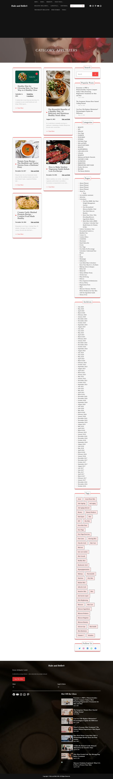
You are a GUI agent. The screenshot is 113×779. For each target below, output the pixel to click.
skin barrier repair (83, 596)
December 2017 (82, 458)
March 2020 (81, 412)
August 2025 (81, 327)
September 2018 (82, 442)
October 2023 (82, 364)
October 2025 (82, 323)
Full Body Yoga (82, 141)
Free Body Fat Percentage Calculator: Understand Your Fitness (88, 251)
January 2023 (82, 374)
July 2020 (81, 406)
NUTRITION (81, 161)
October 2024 (82, 346)
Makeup (80, 574)
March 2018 (81, 452)
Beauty (80, 512)
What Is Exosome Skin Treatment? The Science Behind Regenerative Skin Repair (86, 728)
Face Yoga (81, 133)
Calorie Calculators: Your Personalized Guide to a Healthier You (87, 231)
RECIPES (80, 169)
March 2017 (81, 476)
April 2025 (81, 335)
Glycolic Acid (82, 543)
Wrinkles (90, 635)
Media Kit (82, 271)
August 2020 (81, 404)
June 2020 (81, 408)
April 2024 (81, 358)
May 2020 (81, 410)
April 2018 (81, 450)
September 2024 (82, 348)
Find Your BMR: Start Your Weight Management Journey (91, 203)
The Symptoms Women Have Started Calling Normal (87, 102)
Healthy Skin (81, 560)
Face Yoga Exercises (84, 534)
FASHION (81, 135)
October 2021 (82, 382)
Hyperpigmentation (83, 569)
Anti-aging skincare (84, 508)
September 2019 (82, 422)
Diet (90, 516)
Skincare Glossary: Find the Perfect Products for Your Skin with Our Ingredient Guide (88, 291)
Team (84, 193)
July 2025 (81, 329)
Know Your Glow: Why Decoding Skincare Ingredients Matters (89, 217)
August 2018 (81, 444)
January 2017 (82, 480)
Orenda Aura (83, 275)
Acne (79, 499)
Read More (21, 108)
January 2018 (82, 456)
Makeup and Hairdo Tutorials (86, 157)
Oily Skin (90, 578)
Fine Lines (81, 538)
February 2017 (82, 478)
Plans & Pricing (84, 277)
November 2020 (82, 398)
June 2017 (81, 470)
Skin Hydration (82, 631)
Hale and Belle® (19, 6)
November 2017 (82, 460)
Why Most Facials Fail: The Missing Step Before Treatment (86, 755)
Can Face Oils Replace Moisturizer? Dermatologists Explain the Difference (87, 111)
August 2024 (81, 350)
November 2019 (82, 420)
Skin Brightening (83, 600)
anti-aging (93, 503)
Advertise (82, 197)
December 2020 (82, 396)
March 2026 (81, 313)
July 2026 (81, 307)
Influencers (83, 261)
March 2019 (81, 430)
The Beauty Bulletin (84, 171)
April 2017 (81, 474)
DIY (79, 129)
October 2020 (82, 400)
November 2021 (82, 380)
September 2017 (82, 464)
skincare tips (81, 626)
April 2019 (81, 428)
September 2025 (82, 325)
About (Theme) (84, 183)
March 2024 (81, 360)
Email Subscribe (84, 243)
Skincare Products (83, 613)
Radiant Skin (81, 582)
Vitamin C (81, 635)
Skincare (80, 604)
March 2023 (81, 372)
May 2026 (81, 309)
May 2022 (81, 376)
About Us (82, 191)
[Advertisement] (56, 24)
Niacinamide (90, 574)
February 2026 (82, 315)
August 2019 (81, 424)
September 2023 (82, 366)
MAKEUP (81, 155)
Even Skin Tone (82, 525)
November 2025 (82, 321)
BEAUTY (80, 127)
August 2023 (81, 368)
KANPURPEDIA (83, 149)
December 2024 (82, 342)
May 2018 (81, 448)
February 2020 (82, 414)
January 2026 (82, 317)
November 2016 (82, 484)
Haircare (80, 547)
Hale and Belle (66, 119)
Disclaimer (83, 241)
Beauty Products (91, 512)
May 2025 (81, 333)
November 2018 (82, 438)
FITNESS (80, 139)
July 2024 (81, 352)
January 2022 (82, 378)
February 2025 (82, 339)
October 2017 (82, 462)
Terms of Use (83, 295)
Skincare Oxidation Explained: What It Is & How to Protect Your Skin (86, 764)
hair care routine (83, 552)
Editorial (80, 131)
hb (80, 255)
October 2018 (82, 440)
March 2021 (81, 394)
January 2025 (82, 340)
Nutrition (80, 578)
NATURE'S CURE (83, 159)
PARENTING (82, 163)
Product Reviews (83, 167)
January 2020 (82, 416)
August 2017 (81, 466)
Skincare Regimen (83, 618)
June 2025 (81, 331)
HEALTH (80, 147)
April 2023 (81, 370)
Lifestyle (80, 153)
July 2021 (81, 386)
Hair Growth (81, 556)
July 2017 (81, 468)
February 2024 (82, 362)
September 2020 (82, 402)
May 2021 (81, 390)
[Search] (83, 6)
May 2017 (81, 472)
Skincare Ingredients (84, 609)
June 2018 (81, 446)
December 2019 (82, 418)
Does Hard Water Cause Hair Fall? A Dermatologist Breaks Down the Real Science (85, 737)
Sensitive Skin (82, 591)
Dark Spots (81, 516)
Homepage (83, 259)
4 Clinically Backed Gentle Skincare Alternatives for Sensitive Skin (85, 746)
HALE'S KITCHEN (83, 145)
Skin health (93, 626)
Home (81, 257)
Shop (81, 287)
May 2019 (81, 426)
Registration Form (85, 285)
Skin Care (90, 604)
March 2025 (81, 337)
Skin (91, 591)
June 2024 (81, 354)
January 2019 (82, 434)
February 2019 (82, 432)
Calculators (83, 199)
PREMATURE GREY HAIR (86, 165)
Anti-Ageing (81, 503)
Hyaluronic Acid (83, 565)
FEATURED (81, 137)
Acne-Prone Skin (90, 499)
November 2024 (82, 344)
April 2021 (81, 392)
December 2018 (82, 436)
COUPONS (83, 239)
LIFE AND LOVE (83, 151)
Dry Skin (87, 521)
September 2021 (82, 384)
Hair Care (93, 543)
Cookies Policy (84, 237)
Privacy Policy (84, 283)
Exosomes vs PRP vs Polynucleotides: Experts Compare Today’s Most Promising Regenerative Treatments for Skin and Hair (86, 91)
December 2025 (82, 319)
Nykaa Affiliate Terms (86, 273)
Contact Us (83, 235)
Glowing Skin (92, 538)
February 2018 (82, 454)
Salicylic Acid (82, 587)
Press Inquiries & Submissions (88, 281)
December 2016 (82, 482)
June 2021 (81, 388)
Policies (82, 279)
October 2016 (82, 486)
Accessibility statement (86, 195)
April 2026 (81, 311)
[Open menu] (13, 687)
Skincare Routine (83, 622)
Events (82, 245)
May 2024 (81, 356)
